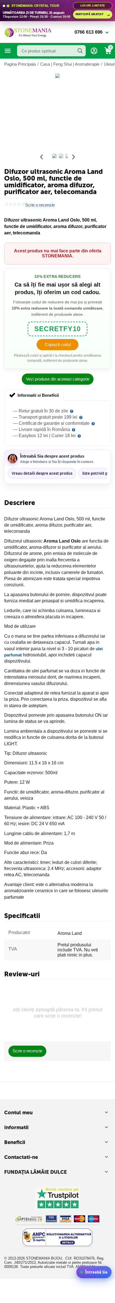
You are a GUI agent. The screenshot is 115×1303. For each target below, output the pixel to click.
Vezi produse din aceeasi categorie (57, 379)
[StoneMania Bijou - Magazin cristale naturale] (28, 31)
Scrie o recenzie (40, 205)
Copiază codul (58, 344)
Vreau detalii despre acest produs (42, 473)
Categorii (8, 51)
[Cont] (94, 51)
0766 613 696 (88, 32)
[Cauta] (80, 50)
